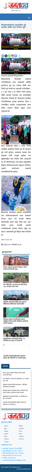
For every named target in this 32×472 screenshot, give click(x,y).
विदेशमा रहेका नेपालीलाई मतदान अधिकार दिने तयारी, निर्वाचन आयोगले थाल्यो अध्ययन (15, 391)
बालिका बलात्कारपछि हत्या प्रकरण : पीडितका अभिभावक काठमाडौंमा (15, 385)
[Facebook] (2, 54)
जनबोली (21, 436)
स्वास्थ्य (6, 434)
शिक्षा (5, 429)
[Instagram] (12, 54)
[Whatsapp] (9, 54)
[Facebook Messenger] (15, 54)
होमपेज (6, 426)
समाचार (5, 366)
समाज (20, 434)
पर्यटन (20, 431)
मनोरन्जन (21, 439)
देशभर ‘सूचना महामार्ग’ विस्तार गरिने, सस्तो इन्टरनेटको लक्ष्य (14, 374)
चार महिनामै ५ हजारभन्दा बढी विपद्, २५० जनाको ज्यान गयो (16, 379)
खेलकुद (6, 431)
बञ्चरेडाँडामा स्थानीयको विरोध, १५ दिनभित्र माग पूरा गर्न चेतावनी (15, 397)
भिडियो (21, 426)
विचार (5, 436)
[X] (6, 54)
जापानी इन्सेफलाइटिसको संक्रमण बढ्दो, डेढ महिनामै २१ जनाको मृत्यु (14, 403)
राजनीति (21, 429)
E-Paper (6, 442)
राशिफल (6, 439)
